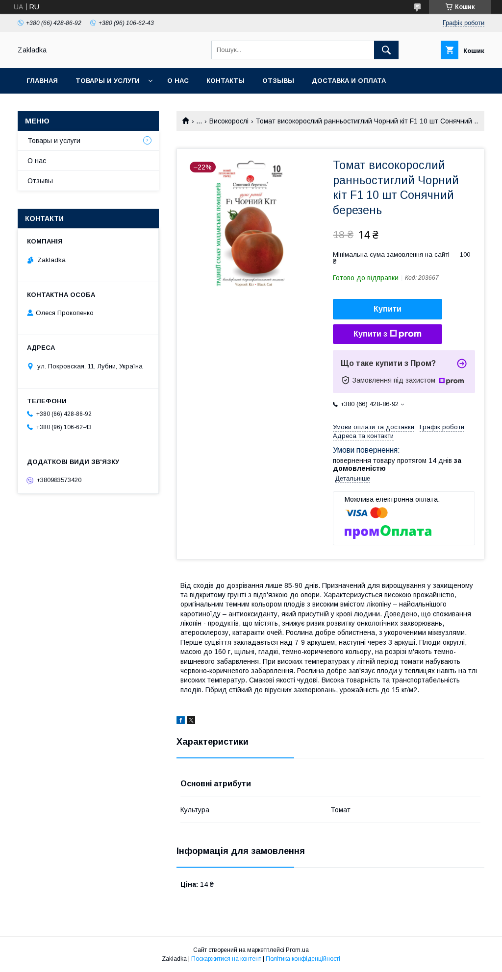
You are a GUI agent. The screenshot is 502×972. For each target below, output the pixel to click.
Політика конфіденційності (303, 958)
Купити (388, 309)
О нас (178, 80)
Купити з (370, 334)
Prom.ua (297, 950)
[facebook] (180, 722)
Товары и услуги (107, 80)
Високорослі (229, 121)
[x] (191, 722)
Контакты (225, 80)
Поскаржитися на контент (226, 958)
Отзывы (278, 80)
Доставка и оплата (349, 80)
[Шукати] (386, 50)
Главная (42, 80)
